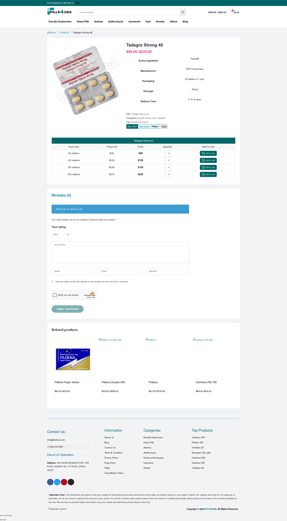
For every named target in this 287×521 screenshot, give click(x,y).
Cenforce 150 (198, 463)
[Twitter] (57, 482)
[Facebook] (50, 482)
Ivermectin (149, 463)
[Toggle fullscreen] (4, 515)
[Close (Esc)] (10, 515)
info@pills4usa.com (56, 440)
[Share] (7, 515)
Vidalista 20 (198, 447)
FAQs (107, 468)
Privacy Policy (111, 457)
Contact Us (110, 447)
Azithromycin (150, 452)
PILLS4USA (210, 508)
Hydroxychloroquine (153, 457)
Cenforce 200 (198, 457)
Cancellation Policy (113, 473)
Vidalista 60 (198, 468)
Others (147, 468)
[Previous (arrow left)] (1, 519)
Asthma (147, 447)
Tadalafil (161, 118)
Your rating (59, 227)
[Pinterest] (64, 482)
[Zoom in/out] (1, 515)
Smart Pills (149, 442)
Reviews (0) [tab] (61, 195)
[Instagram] (71, 482)
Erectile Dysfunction (147, 118)
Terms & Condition (113, 452)
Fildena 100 (197, 442)
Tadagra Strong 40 (139, 122)
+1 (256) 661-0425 (55, 447)
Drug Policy (110, 463)
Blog (106, 442)
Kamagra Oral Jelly (201, 452)
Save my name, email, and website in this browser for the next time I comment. (92, 281)
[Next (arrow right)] (4, 519)
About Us (109, 437)
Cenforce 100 (198, 437)
